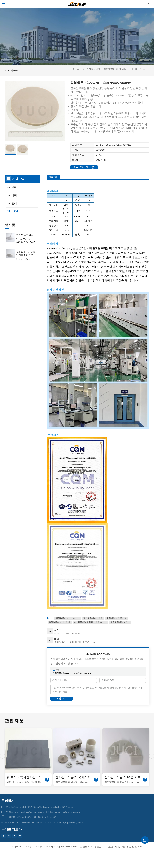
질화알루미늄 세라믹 (93, 618)
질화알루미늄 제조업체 (59, 622)
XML (117, 846)
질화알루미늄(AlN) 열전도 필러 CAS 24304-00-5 (26, 255)
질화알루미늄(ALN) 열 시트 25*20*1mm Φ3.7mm (73, 778)
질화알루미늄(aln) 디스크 (67, 618)
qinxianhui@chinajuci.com (68, 812)
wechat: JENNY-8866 (62, 807)
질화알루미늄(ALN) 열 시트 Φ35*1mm (122, 778)
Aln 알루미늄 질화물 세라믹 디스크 (90, 622)
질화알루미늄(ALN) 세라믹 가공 (24, 778)
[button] (151, 756)
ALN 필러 (11, 203)
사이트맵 (108, 846)
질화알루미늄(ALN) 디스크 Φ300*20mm (72, 673)
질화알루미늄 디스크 (120, 622)
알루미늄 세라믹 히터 (116, 618)
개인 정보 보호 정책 (132, 846)
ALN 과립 (11, 195)
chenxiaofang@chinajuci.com (30, 812)
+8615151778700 (46, 817)
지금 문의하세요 (82, 167)
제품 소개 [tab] (53, 177)
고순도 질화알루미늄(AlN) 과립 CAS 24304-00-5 (25, 239)
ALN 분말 (11, 187)
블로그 (98, 846)
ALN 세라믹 (95, 69)
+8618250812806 (28, 807)
